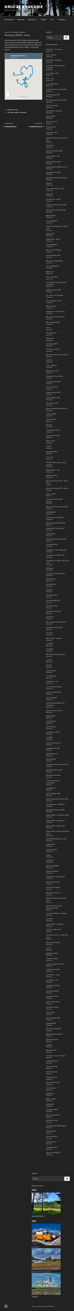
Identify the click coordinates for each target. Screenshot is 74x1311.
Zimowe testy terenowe (53, 743)
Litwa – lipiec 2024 (52, 277)
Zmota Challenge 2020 (53, 793)
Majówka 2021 (50, 716)
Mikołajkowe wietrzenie (53, 775)
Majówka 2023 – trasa (53, 470)
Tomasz (22, 32)
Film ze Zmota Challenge (53, 250)
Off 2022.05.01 (51, 579)
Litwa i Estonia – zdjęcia (53, 199)
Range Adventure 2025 (53, 172)
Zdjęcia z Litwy (50, 441)
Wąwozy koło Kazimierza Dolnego (56, 178)
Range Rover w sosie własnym (55, 311)
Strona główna (9, 19)
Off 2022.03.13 (51, 584)
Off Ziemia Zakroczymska (54, 770)
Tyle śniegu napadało (52, 991)
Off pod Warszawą (52, 606)
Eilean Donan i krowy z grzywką (55, 654)
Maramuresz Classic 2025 (54, 151)
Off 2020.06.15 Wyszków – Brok (56, 839)
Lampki (48, 446)
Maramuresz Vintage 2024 (54, 261)
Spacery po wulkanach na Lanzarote (57, 354)
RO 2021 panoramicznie (53, 611)
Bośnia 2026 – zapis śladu (54, 111)
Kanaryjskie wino (51, 1050)
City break (49, 425)
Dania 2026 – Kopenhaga (54, 60)
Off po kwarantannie (52, 871)
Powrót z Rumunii (51, 1072)
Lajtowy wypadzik (51, 697)
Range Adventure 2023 (53, 392)
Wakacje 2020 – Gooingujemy (55, 820)
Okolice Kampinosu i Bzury (54, 710)
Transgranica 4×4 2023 (53, 381)
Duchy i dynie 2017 (52, 1136)
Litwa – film (49, 457)
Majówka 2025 (50, 215)
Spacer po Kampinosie (53, 1115)
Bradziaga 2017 (51, 1142)
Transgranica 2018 (52, 1109)
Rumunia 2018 (12, 109)
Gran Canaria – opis (52, 980)
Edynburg (49, 665)
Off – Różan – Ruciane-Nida (54, 295)
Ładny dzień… (50, 616)
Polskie (43, 19)
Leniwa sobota (50, 844)
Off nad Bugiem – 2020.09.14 (55, 804)
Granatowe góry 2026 (53, 95)
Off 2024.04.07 (51, 333)
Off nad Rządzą (51, 759)
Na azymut (49, 633)
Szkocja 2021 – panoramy (54, 638)
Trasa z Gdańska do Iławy (54, 301)
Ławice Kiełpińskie (52, 221)
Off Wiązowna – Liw (52, 681)
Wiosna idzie (50, 338)
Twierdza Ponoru (51, 1088)
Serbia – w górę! (51, 494)
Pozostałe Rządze (51, 849)
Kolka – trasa (50, 78)
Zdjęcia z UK (50, 271)
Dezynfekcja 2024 (51, 344)
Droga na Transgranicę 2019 (55, 964)
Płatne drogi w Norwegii (53, 1028)
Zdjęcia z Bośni (50, 116)
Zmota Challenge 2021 (53, 600)
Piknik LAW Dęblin (51, 452)
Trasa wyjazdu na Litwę (53, 430)
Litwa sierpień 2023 (52, 403)
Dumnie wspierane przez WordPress (43, 1306)
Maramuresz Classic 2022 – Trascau (57, 488)
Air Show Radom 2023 (53, 398)
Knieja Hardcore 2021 (52, 732)
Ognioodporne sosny (52, 1039)
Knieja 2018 (49, 1104)
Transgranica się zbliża (53, 969)
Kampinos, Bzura (51, 419)
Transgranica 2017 (52, 1147)
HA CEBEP (49, 737)
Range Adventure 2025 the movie (56, 167)
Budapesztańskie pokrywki (54, 1034)
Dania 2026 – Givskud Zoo (54, 49)
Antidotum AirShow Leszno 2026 (56, 89)
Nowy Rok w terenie (52, 996)
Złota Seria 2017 (51, 1131)
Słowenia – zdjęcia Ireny (53, 929)
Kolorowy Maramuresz (53, 882)
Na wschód (49, 918)
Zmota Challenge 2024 (53, 255)
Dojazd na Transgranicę (53, 1152)
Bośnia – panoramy (52, 105)
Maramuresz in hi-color (53, 893)
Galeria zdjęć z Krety (52, 371)
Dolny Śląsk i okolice (52, 1007)
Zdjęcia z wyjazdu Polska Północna (56, 408)
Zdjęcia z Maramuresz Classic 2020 (57, 799)
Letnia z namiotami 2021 (53, 692)
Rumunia (23, 112)
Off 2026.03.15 (51, 127)
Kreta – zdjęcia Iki (51, 365)
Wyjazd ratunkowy (52, 753)
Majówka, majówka (52, 953)
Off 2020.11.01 (50, 788)
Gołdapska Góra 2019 (53, 985)
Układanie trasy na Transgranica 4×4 (57, 764)
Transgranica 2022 (52, 544)
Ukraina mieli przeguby (53, 942)
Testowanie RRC (51, 414)
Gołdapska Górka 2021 (53, 748)
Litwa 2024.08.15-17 (52, 266)
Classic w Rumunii (51, 121)
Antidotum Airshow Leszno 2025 (56, 205)
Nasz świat (21, 19)
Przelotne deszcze (51, 1077)
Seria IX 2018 (50, 1012)
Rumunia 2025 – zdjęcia (53, 161)
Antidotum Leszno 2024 (53, 290)
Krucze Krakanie (24, 7)
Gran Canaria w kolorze (53, 887)
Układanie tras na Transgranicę (55, 573)
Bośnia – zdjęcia (51, 1099)
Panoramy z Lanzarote (53, 349)
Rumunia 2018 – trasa (53, 1082)
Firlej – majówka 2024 (53, 322)
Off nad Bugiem (51, 676)
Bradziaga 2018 (51, 1023)
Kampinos (49, 590)
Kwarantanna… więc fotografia (55, 876)
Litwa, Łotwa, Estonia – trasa (55, 188)
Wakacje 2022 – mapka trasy (55, 528)
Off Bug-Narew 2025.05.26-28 (55, 210)
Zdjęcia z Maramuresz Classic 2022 (57, 506)
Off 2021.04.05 (51, 721)
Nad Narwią (49, 568)
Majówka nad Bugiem (52, 866)
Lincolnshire (49, 643)
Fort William (49, 649)
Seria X (48, 948)
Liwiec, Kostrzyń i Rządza (53, 687)
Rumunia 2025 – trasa (53, 156)
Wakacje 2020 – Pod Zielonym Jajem (57, 815)
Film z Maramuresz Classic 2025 (56, 100)
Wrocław (49, 183)
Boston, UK (49, 194)
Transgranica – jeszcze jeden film (56, 550)
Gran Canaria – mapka (53, 975)
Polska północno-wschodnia (54, 517)
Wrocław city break (52, 387)
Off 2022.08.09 (51, 512)
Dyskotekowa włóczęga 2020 (55, 810)
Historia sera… (50, 1093)
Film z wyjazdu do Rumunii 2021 (56, 622)
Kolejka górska (50, 533)
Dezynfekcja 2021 (51, 595)
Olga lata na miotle (52, 1120)
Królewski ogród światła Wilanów (56, 1126)
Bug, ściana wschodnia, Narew (55, 317)
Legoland (49, 1045)
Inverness (49, 660)
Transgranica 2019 (52, 958)
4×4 (52, 19)
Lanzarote (49, 360)
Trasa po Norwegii (51, 1066)
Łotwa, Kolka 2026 (52, 84)
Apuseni (10, 112)
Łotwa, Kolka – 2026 (52, 73)
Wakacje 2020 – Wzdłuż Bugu (55, 826)
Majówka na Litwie (52, 475)
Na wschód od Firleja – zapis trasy (56, 913)
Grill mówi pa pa (51, 726)
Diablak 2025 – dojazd (53, 239)
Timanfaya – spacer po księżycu (56, 1055)
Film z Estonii (50, 145)
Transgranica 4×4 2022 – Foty (55, 555)
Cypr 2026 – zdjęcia (52, 132)
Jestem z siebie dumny (53, 1001)
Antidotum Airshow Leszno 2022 (56, 539)
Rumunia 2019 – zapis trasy (54, 924)
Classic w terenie (51, 670)
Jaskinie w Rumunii (52, 1061)
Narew (48, 327)
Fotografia (61, 19)
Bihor (17, 112)
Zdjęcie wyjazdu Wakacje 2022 (55, 523)
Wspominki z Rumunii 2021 (54, 376)
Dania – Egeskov (51, 55)
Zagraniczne (32, 19)
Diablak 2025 (50, 234)
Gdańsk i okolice (51, 306)
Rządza (48, 855)
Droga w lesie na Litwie (53, 435)
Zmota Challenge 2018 (53, 1018)
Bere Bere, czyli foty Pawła (54, 627)
